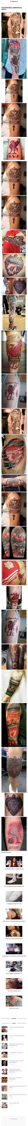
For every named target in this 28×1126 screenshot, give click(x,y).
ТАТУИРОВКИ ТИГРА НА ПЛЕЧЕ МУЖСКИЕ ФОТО (16, 1061)
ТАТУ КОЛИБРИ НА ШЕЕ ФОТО (16, 1052)
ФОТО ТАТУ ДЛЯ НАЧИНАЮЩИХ (16, 1027)
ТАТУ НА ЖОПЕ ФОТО (14, 1103)
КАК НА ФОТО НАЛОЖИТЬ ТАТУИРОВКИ (15, 1078)
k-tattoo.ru (14, 1)
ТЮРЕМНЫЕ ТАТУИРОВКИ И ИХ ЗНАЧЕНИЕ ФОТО (16, 1044)
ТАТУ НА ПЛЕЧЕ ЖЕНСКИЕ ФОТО (16, 1035)
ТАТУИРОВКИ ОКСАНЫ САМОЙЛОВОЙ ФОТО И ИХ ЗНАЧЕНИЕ (15, 1071)
